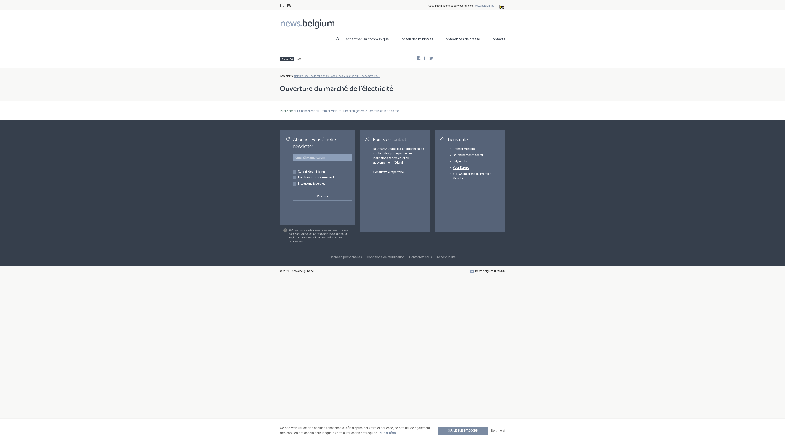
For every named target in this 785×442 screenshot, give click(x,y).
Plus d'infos (387, 433)
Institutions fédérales (311, 184)
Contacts (498, 39)
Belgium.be (460, 161)
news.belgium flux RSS (490, 271)
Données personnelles (346, 257)
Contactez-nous (420, 257)
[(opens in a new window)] (423, 58)
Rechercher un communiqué (366, 39)
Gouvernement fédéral (468, 155)
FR (289, 5)
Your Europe (461, 167)
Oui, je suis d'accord (463, 430)
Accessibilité (446, 257)
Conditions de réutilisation (385, 257)
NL (282, 5)
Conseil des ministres (416, 39)
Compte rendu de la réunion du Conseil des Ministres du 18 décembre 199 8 (337, 75)
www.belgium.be (484, 5)
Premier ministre (464, 149)
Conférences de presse (462, 39)
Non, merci (498, 430)
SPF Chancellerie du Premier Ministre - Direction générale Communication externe (346, 111)
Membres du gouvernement (316, 177)
